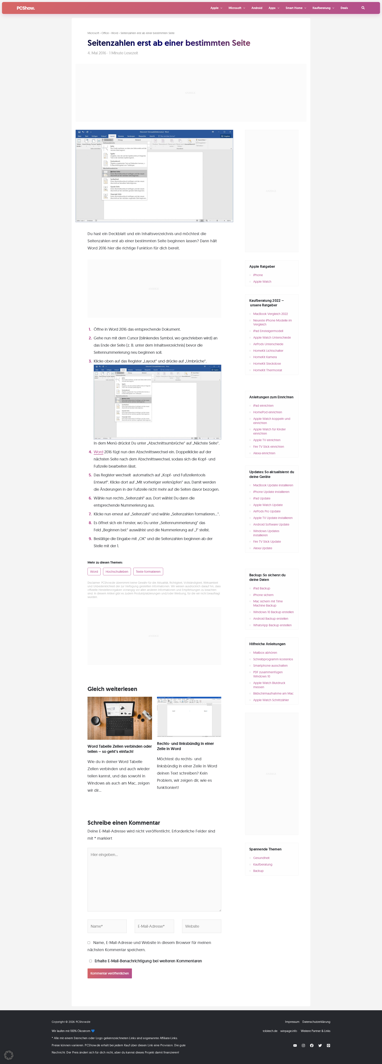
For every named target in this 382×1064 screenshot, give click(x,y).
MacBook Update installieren (273, 485)
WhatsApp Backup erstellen (272, 625)
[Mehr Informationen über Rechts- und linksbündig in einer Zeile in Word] (189, 716)
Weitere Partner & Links (315, 1031)
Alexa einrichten (264, 453)
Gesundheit (261, 858)
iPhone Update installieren (271, 492)
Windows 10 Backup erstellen (273, 612)
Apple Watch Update (268, 505)
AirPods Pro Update (267, 511)
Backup (258, 871)
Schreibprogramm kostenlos (273, 659)
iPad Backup (261, 588)
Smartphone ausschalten (270, 665)
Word (114, 33)
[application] (220, 8)
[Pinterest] (328, 1045)
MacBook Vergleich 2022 (270, 314)
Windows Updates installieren (266, 533)
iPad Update (261, 498)
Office (105, 33)
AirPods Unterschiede (268, 344)
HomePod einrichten (267, 412)
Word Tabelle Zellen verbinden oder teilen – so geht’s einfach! (120, 749)
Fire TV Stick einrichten (268, 446)
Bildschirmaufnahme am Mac (273, 693)
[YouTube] (295, 1045)
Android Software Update (271, 524)
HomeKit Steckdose (267, 363)
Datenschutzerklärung (316, 1022)
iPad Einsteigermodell (268, 331)
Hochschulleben (117, 572)
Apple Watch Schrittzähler (271, 700)
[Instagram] (303, 1045)
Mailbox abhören (265, 653)
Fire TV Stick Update (267, 541)
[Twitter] (320, 1045)
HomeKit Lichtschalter (268, 351)
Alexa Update (262, 548)
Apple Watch (262, 281)
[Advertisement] (191, 93)
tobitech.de (270, 1031)
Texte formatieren (148, 572)
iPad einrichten (263, 405)
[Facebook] (312, 1045)
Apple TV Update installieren (273, 518)
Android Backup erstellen (270, 618)
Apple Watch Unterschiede (272, 337)
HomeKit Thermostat (267, 370)
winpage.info (288, 1031)
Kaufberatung (262, 864)
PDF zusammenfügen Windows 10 (268, 674)
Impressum (292, 1022)
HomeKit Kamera (265, 357)
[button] (363, 8)
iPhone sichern (263, 595)
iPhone (258, 275)
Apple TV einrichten (267, 440)
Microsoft (93, 33)
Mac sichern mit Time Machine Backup (268, 603)
